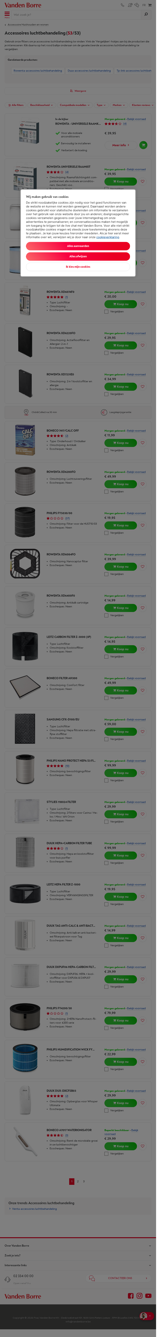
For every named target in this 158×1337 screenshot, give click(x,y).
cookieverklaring (107, 237)
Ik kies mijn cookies (78, 267)
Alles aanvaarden (78, 246)
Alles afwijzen (78, 256)
